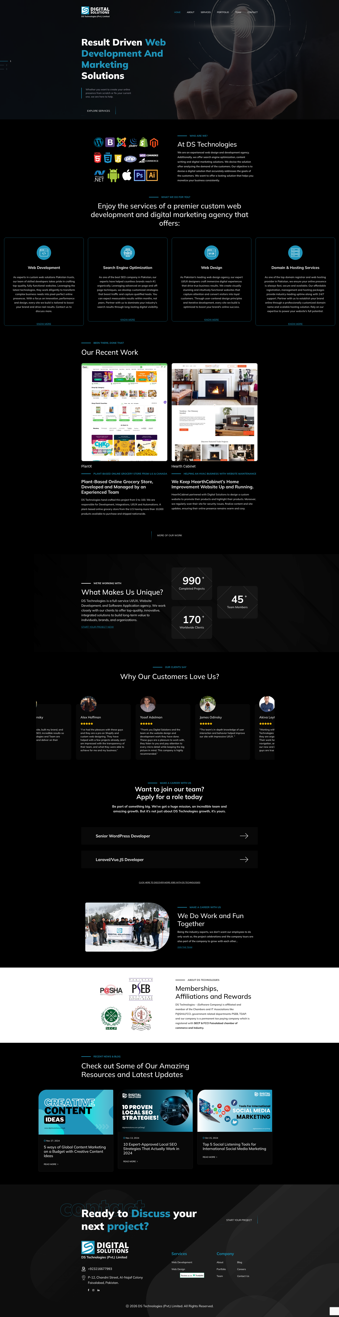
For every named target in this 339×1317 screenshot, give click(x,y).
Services (206, 12)
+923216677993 (100, 1269)
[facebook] (88, 1290)
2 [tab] (10, 65)
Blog (239, 1262)
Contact (252, 12)
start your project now (97, 626)
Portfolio (223, 12)
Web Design (178, 1269)
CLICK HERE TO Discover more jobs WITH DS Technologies (169, 882)
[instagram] (93, 1290)
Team (238, 12)
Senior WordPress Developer (123, 835)
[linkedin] (98, 1290)
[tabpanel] (169, 59)
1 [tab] (6, 61)
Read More (50, 1164)
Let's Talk (93, 99)
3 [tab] (6, 69)
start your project (239, 1220)
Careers (241, 1269)
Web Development (181, 1262)
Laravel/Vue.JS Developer (120, 859)
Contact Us (243, 1276)
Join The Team (184, 947)
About (190, 12)
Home (177, 12)
